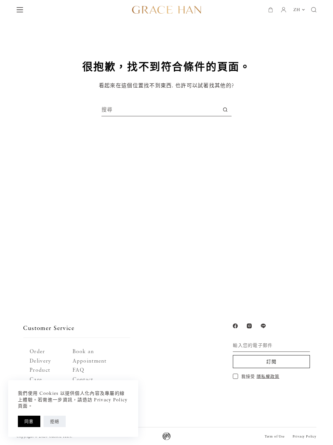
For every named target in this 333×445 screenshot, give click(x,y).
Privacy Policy (304, 436)
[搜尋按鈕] (225, 109)
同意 (29, 421)
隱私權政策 (268, 376)
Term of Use (275, 436)
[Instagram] (249, 325)
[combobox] (160, 109)
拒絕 (55, 421)
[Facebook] (235, 325)
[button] (299, 9)
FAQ (79, 369)
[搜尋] (313, 9)
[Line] (263, 325)
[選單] (20, 10)
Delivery (40, 360)
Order (37, 351)
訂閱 (271, 361)
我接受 (260, 376)
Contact (83, 379)
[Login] (283, 9)
